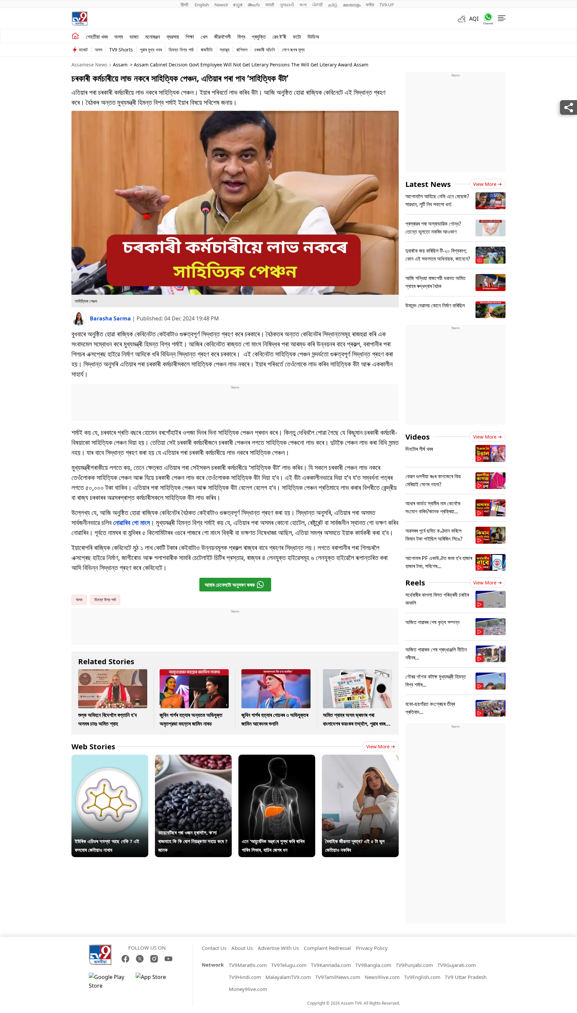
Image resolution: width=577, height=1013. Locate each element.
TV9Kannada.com (331, 965)
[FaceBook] (125, 959)
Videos (417, 437)
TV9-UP (386, 5)
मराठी (269, 5)
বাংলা (303, 5)
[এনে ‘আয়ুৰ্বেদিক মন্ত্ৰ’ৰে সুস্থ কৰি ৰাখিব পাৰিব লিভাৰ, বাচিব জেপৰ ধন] (276, 759)
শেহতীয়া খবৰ (97, 36)
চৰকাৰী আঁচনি (264, 49)
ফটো (297, 36)
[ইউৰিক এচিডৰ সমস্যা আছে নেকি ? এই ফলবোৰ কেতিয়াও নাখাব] (109, 759)
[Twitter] (140, 959)
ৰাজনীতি (207, 49)
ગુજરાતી (286, 5)
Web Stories (93, 746)
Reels (415, 582)
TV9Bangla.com (373, 965)
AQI (473, 18)
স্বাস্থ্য (224, 49)
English (202, 5)
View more (378, 746)
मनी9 (370, 5)
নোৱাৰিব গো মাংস (131, 522)
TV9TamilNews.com (337, 977)
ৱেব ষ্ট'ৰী (279, 36)
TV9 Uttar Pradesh (466, 977)
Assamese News (89, 64)
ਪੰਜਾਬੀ (317, 5)
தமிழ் (333, 5)
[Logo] (79, 18)
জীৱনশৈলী (222, 36)
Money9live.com (248, 989)
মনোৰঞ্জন (152, 36)
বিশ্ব (241, 36)
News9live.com (382, 977)
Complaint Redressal (327, 948)
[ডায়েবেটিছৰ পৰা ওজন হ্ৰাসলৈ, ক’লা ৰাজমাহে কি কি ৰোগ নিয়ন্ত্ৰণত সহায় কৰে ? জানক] (193, 759)
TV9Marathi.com (248, 965)
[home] (75, 36)
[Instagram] (154, 959)
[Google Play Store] (108, 981)
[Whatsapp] (485, 18)
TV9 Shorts (121, 49)
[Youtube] (168, 959)
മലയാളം (352, 5)
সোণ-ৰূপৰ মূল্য (293, 49)
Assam (120, 64)
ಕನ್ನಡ (237, 5)
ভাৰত (134, 36)
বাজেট (83, 49)
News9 (221, 5)
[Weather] (463, 19)
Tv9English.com (422, 977)
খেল (204, 36)
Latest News (428, 184)
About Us (242, 948)
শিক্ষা (190, 36)
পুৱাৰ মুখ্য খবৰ (151, 49)
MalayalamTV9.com (288, 977)
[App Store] (155, 981)
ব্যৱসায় (173, 36)
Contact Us (214, 948)
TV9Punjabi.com (414, 965)
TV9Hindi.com (245, 977)
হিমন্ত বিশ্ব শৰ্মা (181, 49)
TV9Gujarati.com (456, 965)
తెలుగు (254, 5)
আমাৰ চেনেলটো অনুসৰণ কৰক (230, 584)
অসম (118, 36)
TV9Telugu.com (289, 965)
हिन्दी (185, 5)
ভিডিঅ (313, 36)
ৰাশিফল (241, 49)
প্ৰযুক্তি (259, 36)
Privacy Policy (372, 948)
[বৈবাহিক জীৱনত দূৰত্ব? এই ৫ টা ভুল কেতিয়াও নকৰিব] (360, 759)
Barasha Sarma (111, 318)
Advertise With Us (278, 948)
